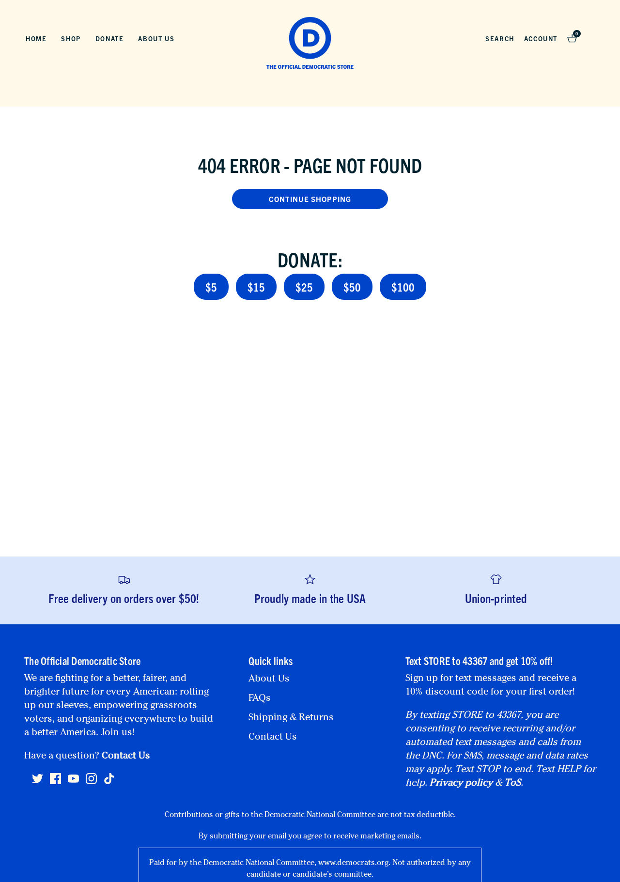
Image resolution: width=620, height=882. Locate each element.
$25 (304, 286)
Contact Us (126, 756)
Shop (70, 38)
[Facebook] (55, 782)
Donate (109, 38)
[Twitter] (37, 782)
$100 (403, 286)
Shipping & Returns (291, 718)
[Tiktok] (109, 778)
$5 (211, 286)
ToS (512, 784)
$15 (256, 286)
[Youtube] (73, 782)
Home (36, 38)
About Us (156, 38)
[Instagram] (91, 782)
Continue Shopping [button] (310, 198)
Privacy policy (461, 784)
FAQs (259, 699)
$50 (352, 286)
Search (499, 38)
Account (541, 38)
